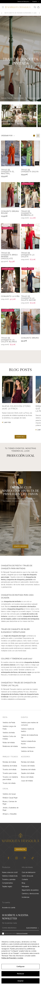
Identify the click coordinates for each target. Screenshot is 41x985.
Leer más (7, 422)
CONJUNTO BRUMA (30, 338)
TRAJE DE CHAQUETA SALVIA (30, 171)
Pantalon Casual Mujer (10, 798)
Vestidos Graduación (28, 747)
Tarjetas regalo (7, 886)
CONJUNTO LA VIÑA (10, 296)
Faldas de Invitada (9, 742)
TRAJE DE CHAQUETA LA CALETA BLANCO (9, 340)
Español (34, 1)
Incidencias (25, 897)
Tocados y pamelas (8, 879)
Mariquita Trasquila (6, 98)
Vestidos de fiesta (9, 732)
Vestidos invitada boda (9, 876)
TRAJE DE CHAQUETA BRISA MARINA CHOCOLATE (9, 255)
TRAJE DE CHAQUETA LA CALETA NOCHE (28, 298)
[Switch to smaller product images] (38, 136)
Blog (23, 883)
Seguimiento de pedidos (30, 890)
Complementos (7, 883)
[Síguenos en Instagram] (16, 858)
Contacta (20, 849)
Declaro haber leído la (16, 933)
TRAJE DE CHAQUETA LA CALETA (27, 255)
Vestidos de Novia (27, 751)
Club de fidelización (28, 872)
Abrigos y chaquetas (10, 814)
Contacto (25, 879)
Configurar (20, 966)
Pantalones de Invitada (10, 746)
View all (20, 437)
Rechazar (20, 974)
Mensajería (25, 886)
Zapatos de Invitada (27, 773)
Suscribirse (31, 928)
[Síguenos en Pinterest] (24, 858)
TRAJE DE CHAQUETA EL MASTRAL (7, 172)
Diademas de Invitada (10, 766)
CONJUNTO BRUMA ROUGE (10, 212)
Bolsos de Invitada (27, 777)
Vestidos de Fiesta (9, 722)
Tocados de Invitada (9, 769)
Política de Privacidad (22, 933)
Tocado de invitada (9, 783)
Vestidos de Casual (9, 794)
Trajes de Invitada (19, 98)
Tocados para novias (10, 773)
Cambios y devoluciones (30, 893)
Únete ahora (20, 546)
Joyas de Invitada (27, 781)
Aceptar (20, 981)
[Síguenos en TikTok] (32, 858)
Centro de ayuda (27, 876)
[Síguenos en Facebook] (8, 858)
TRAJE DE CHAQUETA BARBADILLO (27, 213)
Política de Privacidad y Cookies (12, 958)
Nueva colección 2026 (10, 872)
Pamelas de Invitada (9, 762)
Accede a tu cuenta (8, 907)
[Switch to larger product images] (34, 136)
